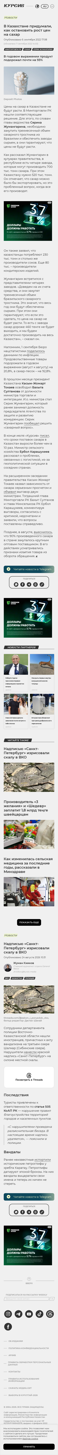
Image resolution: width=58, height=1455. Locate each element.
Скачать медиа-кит (20, 1388)
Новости (10, 17)
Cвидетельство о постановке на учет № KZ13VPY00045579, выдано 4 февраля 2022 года (25, 1423)
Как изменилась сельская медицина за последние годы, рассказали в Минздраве (28, 865)
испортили (42, 1159)
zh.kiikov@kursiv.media (24, 971)
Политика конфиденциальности (29, 1348)
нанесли (30, 1052)
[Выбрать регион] (37, 6)
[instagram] (8, 1314)
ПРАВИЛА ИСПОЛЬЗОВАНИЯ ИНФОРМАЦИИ (23, 1380)
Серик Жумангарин (43, 49)
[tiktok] (39, 1314)
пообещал (31, 423)
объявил (10, 492)
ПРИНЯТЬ (29, 1446)
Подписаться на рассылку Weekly (26, 1295)
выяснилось (43, 532)
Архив (12, 1355)
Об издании (16, 1341)
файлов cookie (30, 1438)
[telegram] (18, 1314)
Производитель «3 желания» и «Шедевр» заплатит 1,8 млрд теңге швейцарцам (26, 808)
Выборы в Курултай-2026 (23, 1395)
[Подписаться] (52, 1299)
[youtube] (29, 1314)
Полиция (29, 978)
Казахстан (17, 978)
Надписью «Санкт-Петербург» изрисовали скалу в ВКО (26, 753)
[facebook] (8, 1327)
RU (44, 6)
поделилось (36, 351)
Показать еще (29, 922)
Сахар (27, 49)
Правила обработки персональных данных (29, 1363)
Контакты (14, 1372)
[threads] (50, 1314)
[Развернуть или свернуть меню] (52, 6)
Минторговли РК (13, 49)
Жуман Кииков (23, 963)
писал (44, 435)
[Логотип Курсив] (14, 5)
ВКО (7, 978)
